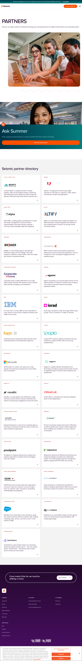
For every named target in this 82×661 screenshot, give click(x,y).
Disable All (61, 654)
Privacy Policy (37, 659)
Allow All (61, 658)
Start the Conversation (40, 142)
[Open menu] (80, 6)
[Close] (79, 653)
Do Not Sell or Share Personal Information (61, 649)
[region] (41, 653)
